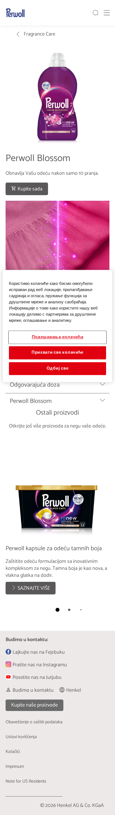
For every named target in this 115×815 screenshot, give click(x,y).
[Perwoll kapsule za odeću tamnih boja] (57, 517)
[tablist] (57, 610)
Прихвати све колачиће (57, 352)
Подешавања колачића (57, 337)
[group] (57, 527)
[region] (57, 326)
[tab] (57, 610)
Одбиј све (58, 368)
